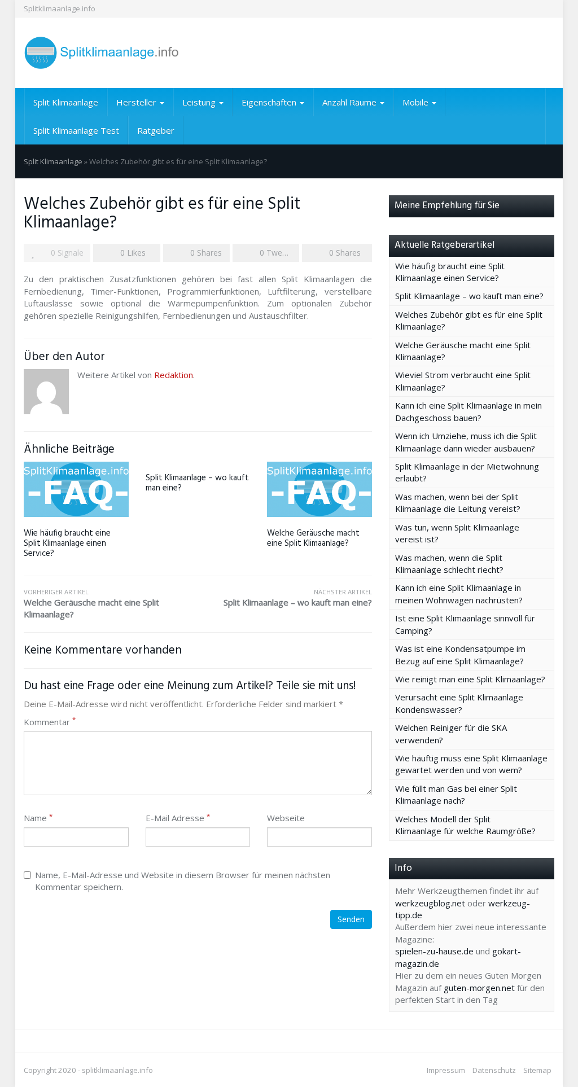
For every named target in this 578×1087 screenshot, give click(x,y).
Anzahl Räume (350, 102)
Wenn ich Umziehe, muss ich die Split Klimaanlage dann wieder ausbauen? (466, 441)
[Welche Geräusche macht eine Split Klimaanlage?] (319, 489)
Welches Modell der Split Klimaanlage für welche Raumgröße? (465, 824)
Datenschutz (494, 1070)
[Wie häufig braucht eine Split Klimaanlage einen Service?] (76, 489)
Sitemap (537, 1070)
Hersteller (137, 102)
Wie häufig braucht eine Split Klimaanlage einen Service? (67, 543)
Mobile (416, 102)
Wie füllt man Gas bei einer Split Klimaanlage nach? (456, 794)
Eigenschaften (270, 102)
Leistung (200, 102)
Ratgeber (155, 130)
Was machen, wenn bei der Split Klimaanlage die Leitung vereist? (457, 502)
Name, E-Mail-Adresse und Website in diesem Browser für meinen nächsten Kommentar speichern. (182, 880)
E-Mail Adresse (178, 817)
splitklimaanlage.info (117, 1070)
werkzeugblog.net (430, 903)
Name (38, 817)
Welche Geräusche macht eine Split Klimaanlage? (313, 538)
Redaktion (173, 374)
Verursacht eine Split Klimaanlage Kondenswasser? (459, 703)
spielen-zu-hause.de (434, 951)
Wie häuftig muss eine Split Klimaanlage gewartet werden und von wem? (471, 763)
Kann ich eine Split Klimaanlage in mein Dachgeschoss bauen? (468, 411)
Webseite (286, 817)
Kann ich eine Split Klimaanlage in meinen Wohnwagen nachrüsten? (459, 593)
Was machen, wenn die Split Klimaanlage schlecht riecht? (449, 563)
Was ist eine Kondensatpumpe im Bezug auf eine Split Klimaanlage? (460, 654)
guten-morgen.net (479, 987)
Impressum (446, 1070)
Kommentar (50, 721)
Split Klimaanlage (65, 102)
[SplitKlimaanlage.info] (106, 52)
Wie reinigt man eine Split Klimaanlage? (470, 679)
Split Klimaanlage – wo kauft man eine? (197, 483)
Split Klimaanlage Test (76, 130)
